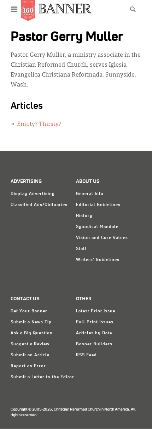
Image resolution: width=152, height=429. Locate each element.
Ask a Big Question (32, 333)
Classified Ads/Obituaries (39, 205)
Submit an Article (30, 355)
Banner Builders (94, 344)
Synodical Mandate (97, 227)
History (84, 216)
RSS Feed (86, 355)
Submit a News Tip (31, 322)
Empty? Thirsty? (39, 124)
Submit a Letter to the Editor (42, 377)
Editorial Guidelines (98, 205)
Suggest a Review (30, 344)
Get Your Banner (29, 311)
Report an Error (28, 366)
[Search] (133, 9)
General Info (90, 194)
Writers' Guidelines (97, 260)
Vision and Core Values (102, 238)
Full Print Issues (94, 322)
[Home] (65, 8)
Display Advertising (33, 194)
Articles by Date (94, 333)
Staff (81, 249)
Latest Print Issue (95, 311)
